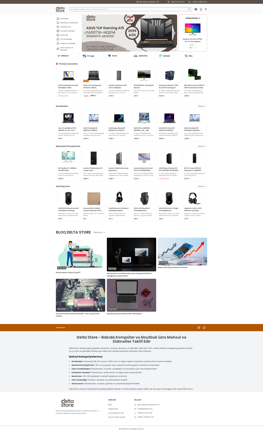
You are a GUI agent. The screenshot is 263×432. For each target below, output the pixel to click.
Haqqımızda (113, 409)
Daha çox (201, 106)
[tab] (128, 50)
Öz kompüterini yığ (115, 413)
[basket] (206, 9)
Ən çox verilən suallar (116, 417)
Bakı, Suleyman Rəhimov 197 (149, 2)
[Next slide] (173, 33)
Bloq (110, 405)
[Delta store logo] (67, 403)
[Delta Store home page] (60, 9)
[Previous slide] (85, 33)
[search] (189, 9)
